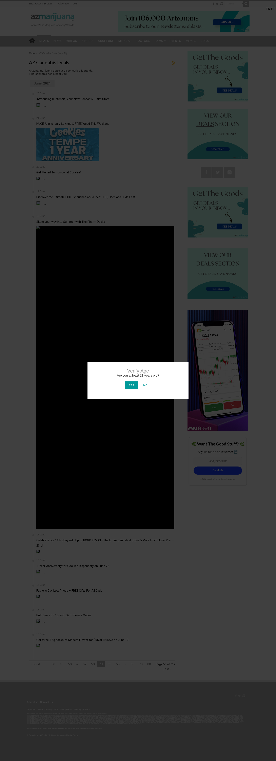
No (145, 385)
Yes (131, 385)
